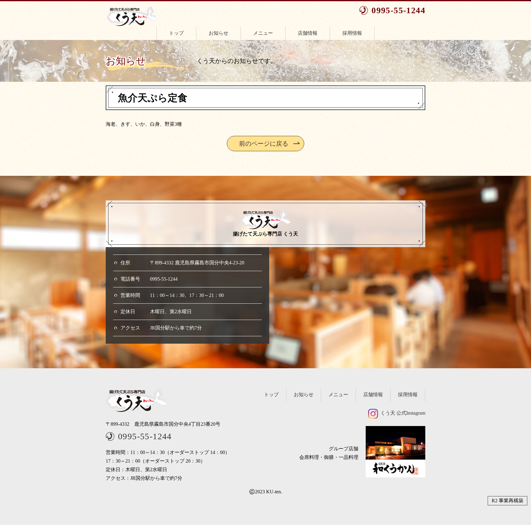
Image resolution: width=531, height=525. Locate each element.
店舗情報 (307, 33)
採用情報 (352, 33)
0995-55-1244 (398, 10)
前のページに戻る (263, 143)
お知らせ (218, 33)
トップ (176, 33)
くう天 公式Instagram (402, 413)
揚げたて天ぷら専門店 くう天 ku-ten (132, 16)
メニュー (263, 33)
